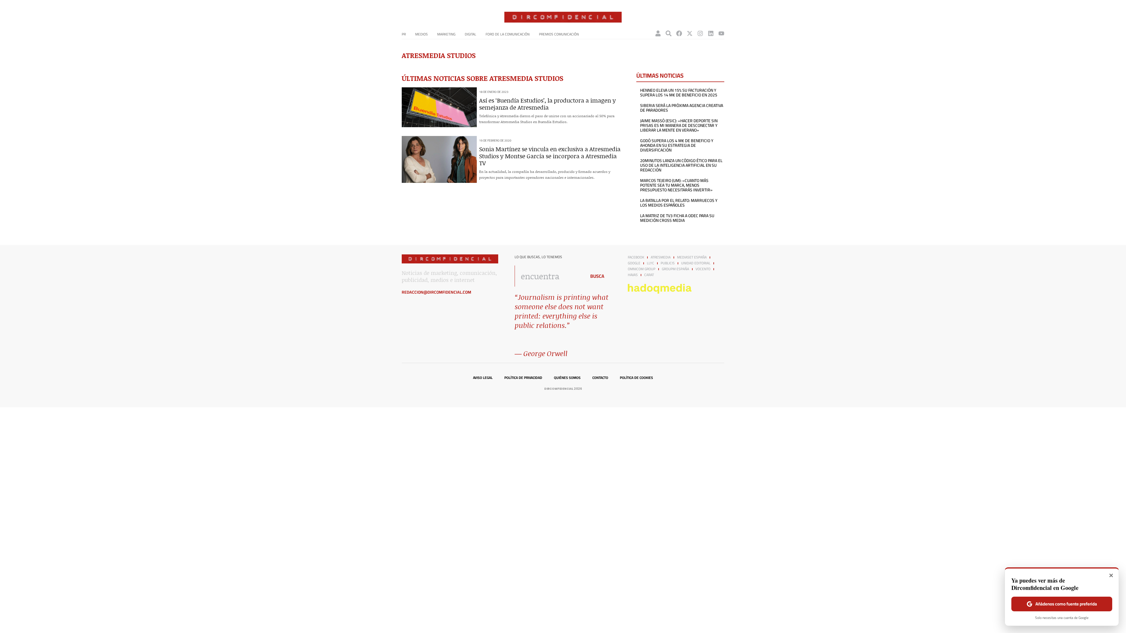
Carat (649, 275)
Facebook (636, 257)
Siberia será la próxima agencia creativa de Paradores (681, 108)
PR (404, 34)
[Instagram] (700, 33)
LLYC (650, 263)
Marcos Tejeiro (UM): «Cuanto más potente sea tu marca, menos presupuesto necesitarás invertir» (676, 185)
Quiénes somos (567, 378)
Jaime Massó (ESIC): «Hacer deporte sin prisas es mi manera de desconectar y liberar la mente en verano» (679, 125)
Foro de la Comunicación (508, 34)
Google (634, 263)
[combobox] (549, 276)
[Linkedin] (711, 33)
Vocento (703, 269)
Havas (633, 275)
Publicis (668, 263)
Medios (421, 34)
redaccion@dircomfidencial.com (436, 292)
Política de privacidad (523, 378)
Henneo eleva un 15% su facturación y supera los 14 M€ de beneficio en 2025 (678, 92)
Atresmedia (661, 257)
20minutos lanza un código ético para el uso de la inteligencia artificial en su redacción (681, 165)
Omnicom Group (641, 269)
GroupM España (675, 269)
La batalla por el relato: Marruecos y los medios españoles (679, 203)
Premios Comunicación (559, 34)
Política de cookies (636, 378)
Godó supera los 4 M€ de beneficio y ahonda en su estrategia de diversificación (676, 145)
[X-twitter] (690, 33)
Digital (470, 34)
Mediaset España (692, 257)
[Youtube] (721, 33)
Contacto (600, 378)
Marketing (446, 34)
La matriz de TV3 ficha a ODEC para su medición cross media (677, 218)
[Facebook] (679, 33)
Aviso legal (483, 378)
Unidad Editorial (695, 263)
